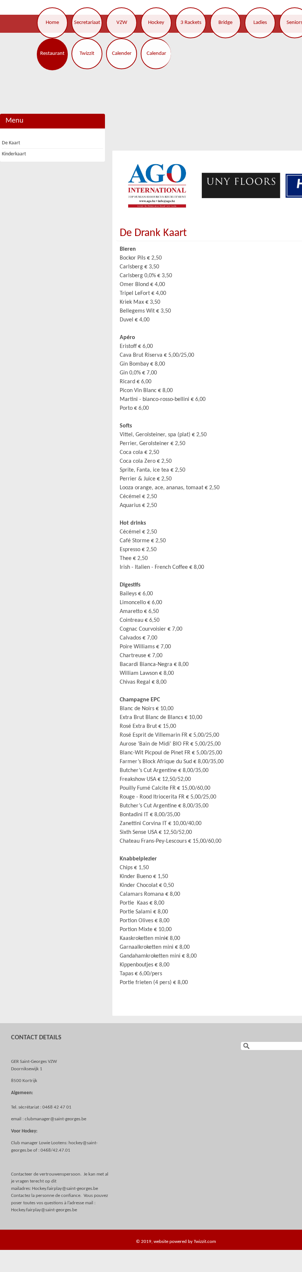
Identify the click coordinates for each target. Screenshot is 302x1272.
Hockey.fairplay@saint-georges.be (65, 1188)
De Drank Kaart (153, 233)
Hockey (156, 22)
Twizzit (87, 53)
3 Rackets (190, 22)
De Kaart (11, 143)
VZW (121, 22)
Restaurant (52, 53)
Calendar (156, 53)
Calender (121, 53)
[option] (156, 185)
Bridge (225, 22)
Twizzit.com (205, 1241)
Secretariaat (87, 22)
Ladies (260, 22)
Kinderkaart (14, 154)
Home (52, 22)
